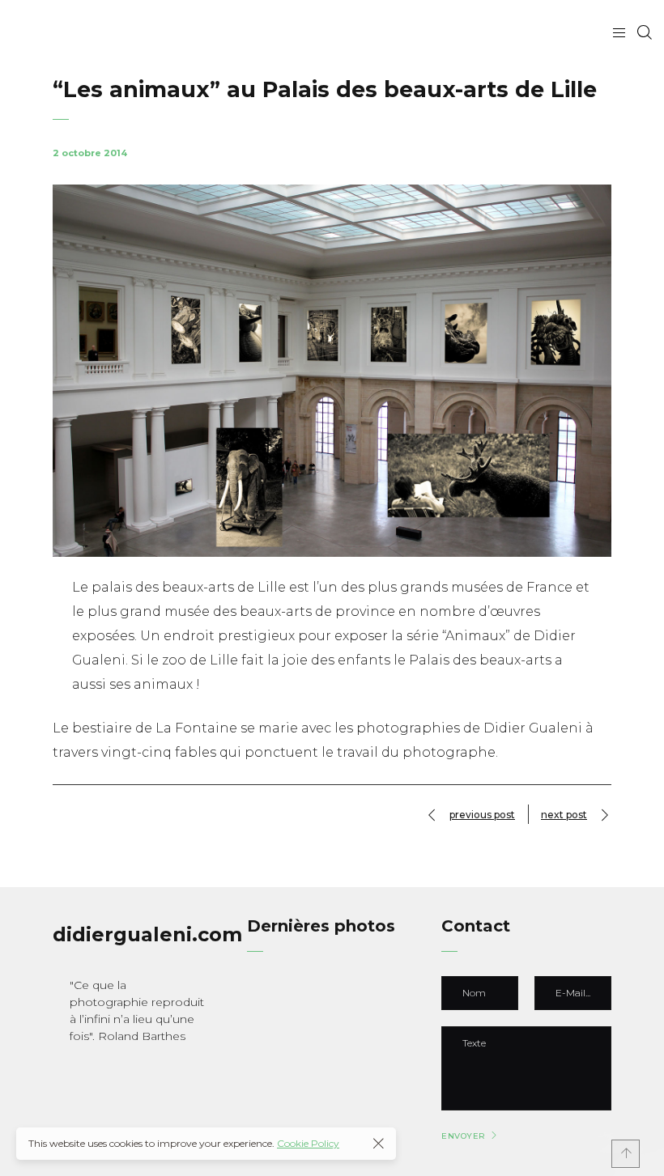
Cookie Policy (308, 1143)
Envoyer (463, 1136)
